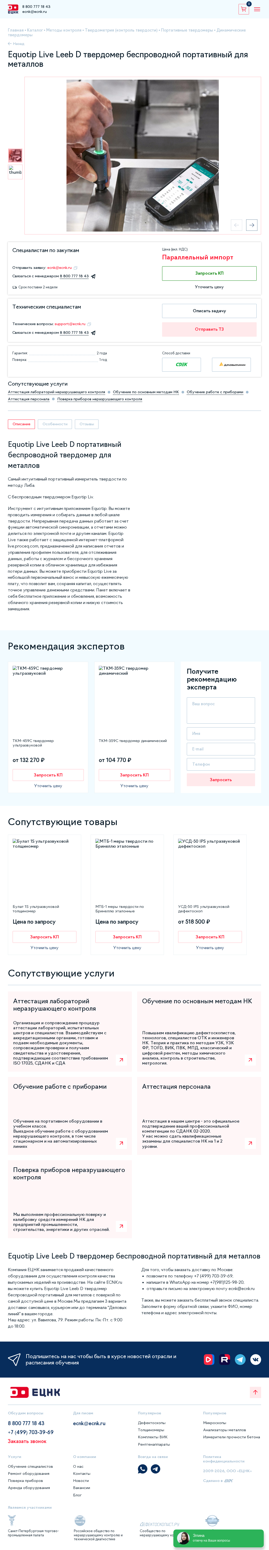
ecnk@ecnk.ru (34, 11)
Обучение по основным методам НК (146, 392)
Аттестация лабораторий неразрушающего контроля (56, 392)
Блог (77, 1495)
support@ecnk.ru (70, 324)
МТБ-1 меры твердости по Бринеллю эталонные (119, 909)
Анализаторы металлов (224, 1430)
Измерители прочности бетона (231, 1437)
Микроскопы (214, 1423)
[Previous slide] (236, 225)
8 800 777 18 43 (36, 6)
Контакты (81, 1473)
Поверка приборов (25, 1480)
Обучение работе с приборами (215, 392)
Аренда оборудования (29, 1488)
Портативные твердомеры (187, 30)
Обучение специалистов (30, 1466)
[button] (15, 155)
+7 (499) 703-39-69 (31, 1432)
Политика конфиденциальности (224, 1459)
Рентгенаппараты (154, 1444)
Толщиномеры (151, 1430)
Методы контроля (63, 30)
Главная (16, 30)
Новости (81, 1480)
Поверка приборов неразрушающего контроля (99, 399)
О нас (78, 1466)
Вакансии (81, 1488)
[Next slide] (251, 225)
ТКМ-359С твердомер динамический (133, 741)
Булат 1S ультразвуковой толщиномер (36, 909)
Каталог (35, 30)
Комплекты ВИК (153, 1437)
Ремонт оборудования (28, 1473)
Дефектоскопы (151, 1423)
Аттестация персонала (28, 399)
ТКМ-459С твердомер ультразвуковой (33, 743)
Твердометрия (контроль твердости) (121, 30)
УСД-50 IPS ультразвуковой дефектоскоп (203, 909)
